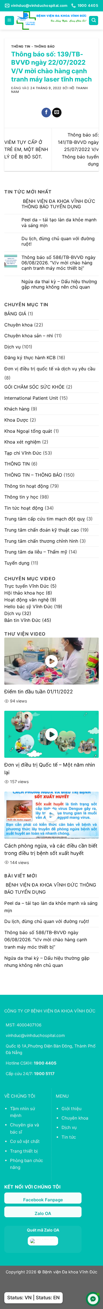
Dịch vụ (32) (17, 613)
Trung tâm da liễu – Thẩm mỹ (35, 552)
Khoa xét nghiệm (22, 442)
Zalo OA (43, 1213)
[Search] (93, 20)
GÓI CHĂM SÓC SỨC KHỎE (34, 387)
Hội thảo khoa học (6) (28, 593)
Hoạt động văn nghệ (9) (30, 600)
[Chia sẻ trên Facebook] (46, 112)
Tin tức (69, 1137)
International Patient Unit (31, 398)
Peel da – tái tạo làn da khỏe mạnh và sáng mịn (58, 222)
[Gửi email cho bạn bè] (57, 112)
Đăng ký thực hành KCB (30, 357)
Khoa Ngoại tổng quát (28, 431)
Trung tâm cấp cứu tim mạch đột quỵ (44, 519)
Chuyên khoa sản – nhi (28, 335)
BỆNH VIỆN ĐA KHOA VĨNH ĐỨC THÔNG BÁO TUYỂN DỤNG (58, 204)
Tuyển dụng (16, 563)
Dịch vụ (12, 347)
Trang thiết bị (24, 1151)
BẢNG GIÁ (15, 313)
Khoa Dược (16, 420)
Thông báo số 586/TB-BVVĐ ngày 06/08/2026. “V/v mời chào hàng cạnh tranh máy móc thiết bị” (58, 263)
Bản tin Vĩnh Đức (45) (27, 620)
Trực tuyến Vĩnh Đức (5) (30, 586)
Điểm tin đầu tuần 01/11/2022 (38, 692)
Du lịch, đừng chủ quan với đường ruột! (58, 241)
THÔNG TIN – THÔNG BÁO (33, 475)
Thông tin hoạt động (26, 486)
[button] (9, 20)
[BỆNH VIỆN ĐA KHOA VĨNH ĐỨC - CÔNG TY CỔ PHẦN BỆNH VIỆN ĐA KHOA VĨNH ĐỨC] (51, 20)
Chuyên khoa (18, 325)
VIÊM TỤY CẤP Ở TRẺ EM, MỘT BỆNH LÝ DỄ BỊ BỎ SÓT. (26, 149)
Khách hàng (16, 409)
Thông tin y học (21, 497)
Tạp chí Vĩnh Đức (22, 453)
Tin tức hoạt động (23, 508)
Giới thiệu (72, 1108)
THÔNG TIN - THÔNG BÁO (33, 46)
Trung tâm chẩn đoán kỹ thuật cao (41, 530)
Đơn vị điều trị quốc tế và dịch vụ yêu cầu (49, 368)
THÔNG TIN (17, 464)
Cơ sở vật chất (25, 1141)
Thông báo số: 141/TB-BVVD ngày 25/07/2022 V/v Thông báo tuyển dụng (78, 149)
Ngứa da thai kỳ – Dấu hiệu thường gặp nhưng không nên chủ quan (59, 284)
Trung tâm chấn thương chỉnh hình (41, 541)
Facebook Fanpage (43, 1199)
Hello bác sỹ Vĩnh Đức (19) (33, 606)
